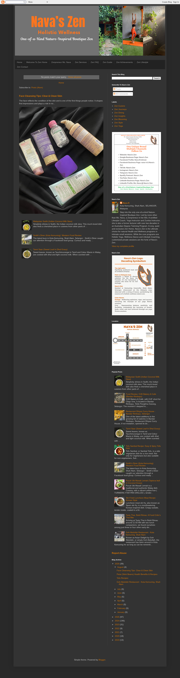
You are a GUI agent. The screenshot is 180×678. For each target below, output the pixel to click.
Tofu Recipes (122, 578)
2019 (117, 640)
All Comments (121, 94)
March (120, 604)
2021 (117, 632)
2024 (117, 621)
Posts (118, 89)
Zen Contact (22, 67)
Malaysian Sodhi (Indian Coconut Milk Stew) (52, 221)
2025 (117, 617)
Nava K (126, 203)
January (121, 612)
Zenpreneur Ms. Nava (61, 62)
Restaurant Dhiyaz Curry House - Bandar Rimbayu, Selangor (140, 412)
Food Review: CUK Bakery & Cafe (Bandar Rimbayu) (141, 395)
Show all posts (74, 77)
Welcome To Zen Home (36, 62)
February (121, 608)
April (119, 600)
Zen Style (118, 122)
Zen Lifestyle (142, 62)
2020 (117, 636)
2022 (117, 628)
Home (19, 62)
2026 (117, 564)
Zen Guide (107, 62)
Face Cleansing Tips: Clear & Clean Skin (40, 96)
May (119, 597)
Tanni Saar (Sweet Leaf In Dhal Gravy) (50, 249)
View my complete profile (123, 246)
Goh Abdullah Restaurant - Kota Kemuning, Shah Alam (140, 533)
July (119, 589)
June (119, 593)
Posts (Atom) (37, 87)
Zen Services (81, 62)
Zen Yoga (118, 126)
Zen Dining (119, 113)
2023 (117, 624)
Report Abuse (119, 553)
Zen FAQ (95, 62)
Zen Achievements (124, 62)
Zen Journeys (120, 109)
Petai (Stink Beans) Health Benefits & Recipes (137, 574)
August (120, 567)
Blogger (102, 660)
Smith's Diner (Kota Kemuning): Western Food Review (57, 235)
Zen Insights (119, 116)
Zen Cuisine (119, 106)
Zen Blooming (120, 119)
